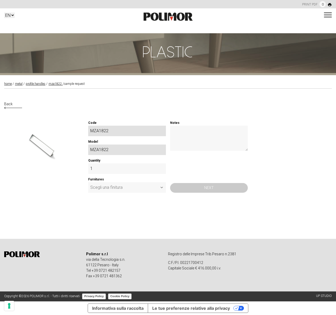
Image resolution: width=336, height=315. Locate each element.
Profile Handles (35, 84)
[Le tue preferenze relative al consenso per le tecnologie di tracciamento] (9, 306)
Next (209, 188)
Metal (19, 84)
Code (92, 123)
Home (8, 84)
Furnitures (96, 179)
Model (93, 141)
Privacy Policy (94, 296)
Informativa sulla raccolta (118, 308)
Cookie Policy (119, 296)
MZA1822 (56, 84)
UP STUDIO (324, 296)
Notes (175, 123)
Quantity (94, 160)
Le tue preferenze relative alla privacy (191, 308)
